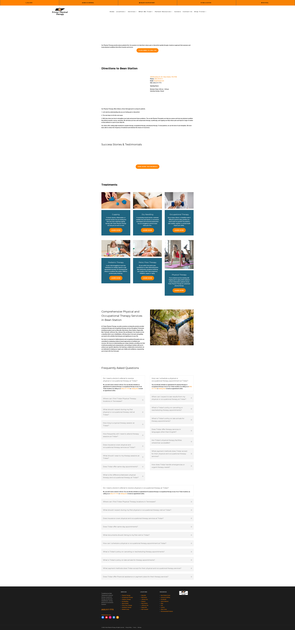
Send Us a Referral (88, 2)
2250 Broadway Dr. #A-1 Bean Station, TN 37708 (163, 77)
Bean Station (144, 603)
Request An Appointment (147, 2)
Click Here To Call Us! (147, 50)
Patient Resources (163, 11)
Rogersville (144, 607)
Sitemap (139, 627)
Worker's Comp (125, 609)
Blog (162, 603)
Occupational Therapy (127, 597)
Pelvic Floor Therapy (127, 605)
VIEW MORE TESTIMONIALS (147, 166)
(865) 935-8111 (158, 79)
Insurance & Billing (165, 597)
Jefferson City (144, 605)
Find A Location (206, 2)
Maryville (143, 595)
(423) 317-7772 (125, 388)
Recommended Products (167, 611)
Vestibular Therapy (126, 607)
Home (112, 11)
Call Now (29, 2)
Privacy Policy (129, 627)
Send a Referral (164, 601)
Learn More (115, 230)
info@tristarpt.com (159, 81)
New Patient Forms (165, 595)
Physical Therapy (126, 595)
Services (131, 11)
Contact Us (187, 11)
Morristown (144, 597)
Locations (120, 11)
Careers (177, 11)
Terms (134, 627)
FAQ (162, 605)
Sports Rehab (125, 603)
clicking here (134, 388)
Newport (143, 601)
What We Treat (145, 11)
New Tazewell (144, 609)
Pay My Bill (266, 2)
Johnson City (144, 599)
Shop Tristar (199, 11)
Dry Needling (125, 601)
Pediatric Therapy (126, 599)
